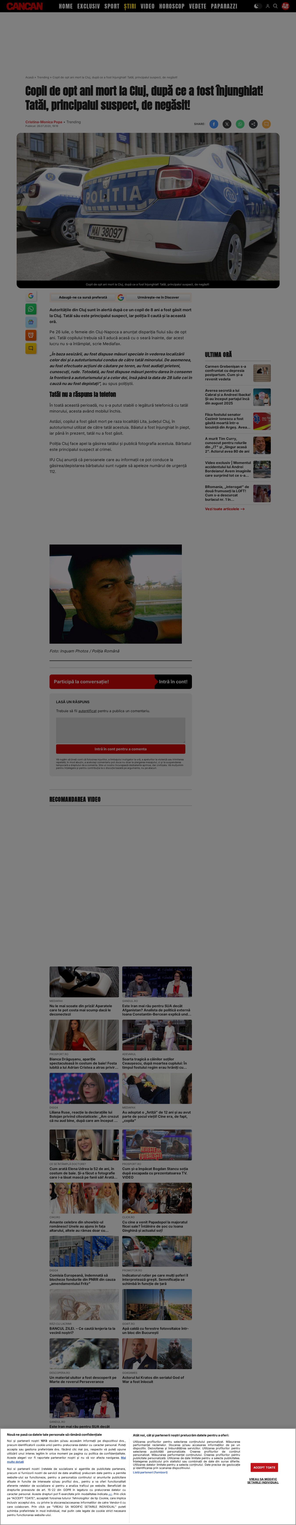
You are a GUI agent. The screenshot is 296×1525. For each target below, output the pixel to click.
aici (110, 1494)
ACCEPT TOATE (264, 1467)
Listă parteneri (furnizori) (150, 1472)
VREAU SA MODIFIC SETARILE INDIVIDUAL (262, 1480)
